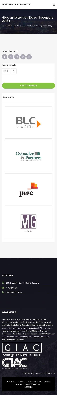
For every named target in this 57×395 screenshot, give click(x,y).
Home (7, 26)
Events (16, 26)
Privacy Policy (28, 373)
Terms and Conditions (45, 373)
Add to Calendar (28, 85)
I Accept (28, 387)
